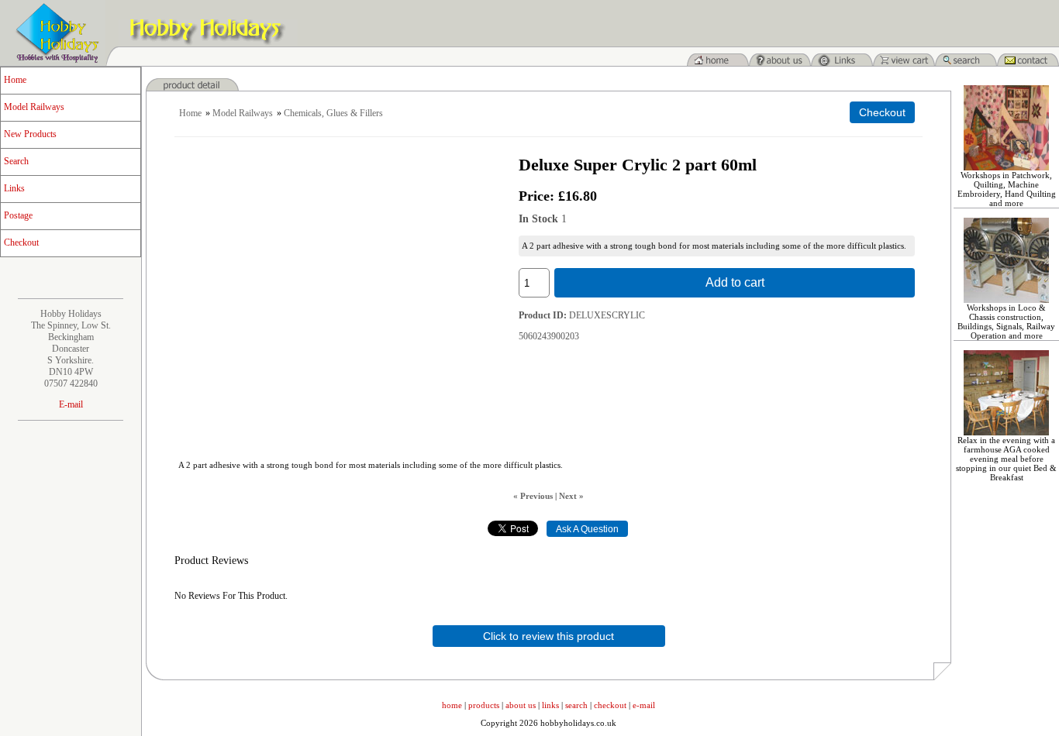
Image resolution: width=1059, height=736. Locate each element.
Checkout (21, 242)
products (483, 705)
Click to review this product (548, 636)
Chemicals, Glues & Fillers (333, 113)
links (550, 705)
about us (520, 705)
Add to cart (734, 282)
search (576, 705)
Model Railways (34, 106)
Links (14, 188)
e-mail (644, 705)
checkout (610, 705)
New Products (30, 134)
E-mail (71, 404)
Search (16, 161)
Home (15, 79)
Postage (18, 215)
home (452, 705)
